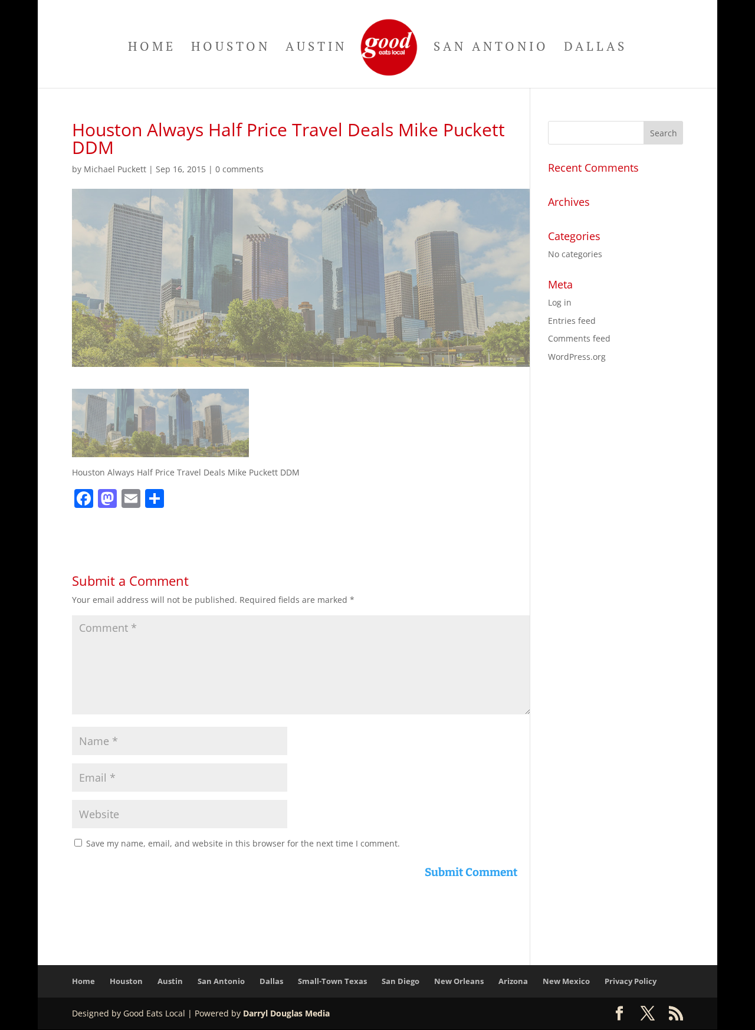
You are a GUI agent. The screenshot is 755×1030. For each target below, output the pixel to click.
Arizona (513, 981)
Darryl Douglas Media (286, 1013)
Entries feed (572, 320)
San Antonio (491, 48)
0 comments (239, 169)
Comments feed (579, 338)
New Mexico (566, 981)
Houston (230, 48)
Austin (316, 48)
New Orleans (459, 981)
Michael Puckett (115, 169)
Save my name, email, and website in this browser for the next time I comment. (243, 843)
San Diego (400, 981)
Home (152, 48)
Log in (560, 302)
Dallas (595, 48)
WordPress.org (577, 356)
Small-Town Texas (332, 981)
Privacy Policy (630, 981)
